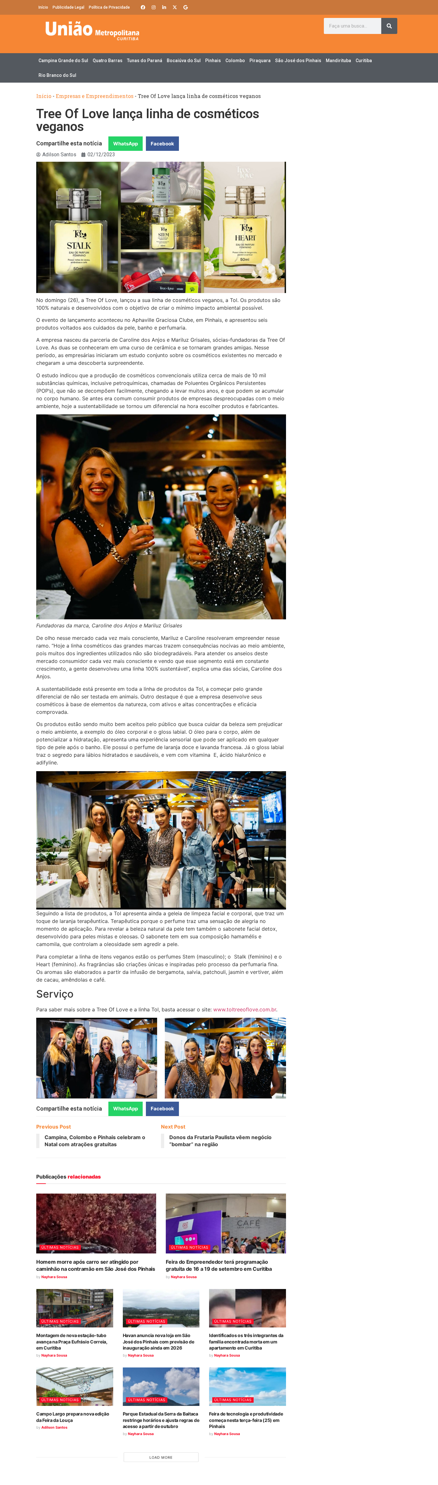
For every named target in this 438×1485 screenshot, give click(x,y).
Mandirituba (338, 60)
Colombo (235, 60)
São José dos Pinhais (298, 60)
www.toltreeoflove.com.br (244, 1009)
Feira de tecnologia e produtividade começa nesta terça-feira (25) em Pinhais (246, 1420)
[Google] (185, 7)
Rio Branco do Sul (57, 75)
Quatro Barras (107, 60)
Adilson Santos (54, 1427)
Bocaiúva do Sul (184, 60)
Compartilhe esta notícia (69, 143)
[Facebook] (143, 7)
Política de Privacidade (109, 7)
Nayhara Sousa (54, 1277)
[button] (125, 143)
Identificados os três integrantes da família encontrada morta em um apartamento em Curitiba (246, 1341)
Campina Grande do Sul (63, 60)
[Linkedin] (164, 7)
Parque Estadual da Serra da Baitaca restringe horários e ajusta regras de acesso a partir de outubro (161, 1420)
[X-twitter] (174, 7)
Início (43, 7)
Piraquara (260, 60)
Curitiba (364, 60)
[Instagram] (153, 7)
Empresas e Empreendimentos (94, 96)
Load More (161, 1457)
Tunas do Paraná (144, 60)
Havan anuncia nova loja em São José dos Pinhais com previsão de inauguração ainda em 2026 (158, 1341)
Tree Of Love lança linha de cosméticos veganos (147, 120)
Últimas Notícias (60, 1247)
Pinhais (213, 60)
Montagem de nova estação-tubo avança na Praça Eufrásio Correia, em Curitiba (71, 1341)
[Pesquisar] (389, 26)
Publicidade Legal (68, 7)
